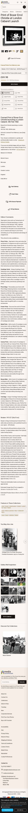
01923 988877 (7, 766)
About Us (3, 694)
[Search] (24, 7)
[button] (14, 807)
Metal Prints (4, 750)
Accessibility (4, 727)
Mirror (16, 510)
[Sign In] (25, 2)
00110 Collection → (8, 616)
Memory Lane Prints (9, 510)
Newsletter (4, 753)
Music (5, 507)
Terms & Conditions (6, 743)
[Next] (25, 36)
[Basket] (21, 2)
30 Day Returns (20, 149)
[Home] (6, 2)
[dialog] (14, 805)
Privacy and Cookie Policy (16, 805)
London (23, 506)
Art (2, 507)
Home (3, 506)
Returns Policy (5, 737)
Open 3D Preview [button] (15, 58)
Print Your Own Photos (7, 717)
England (19, 506)
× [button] (26, 799)
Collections (19, 11)
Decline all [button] (20, 810)
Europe (6, 506)
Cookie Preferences (6, 756)
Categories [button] (5, 11)
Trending (3, 707)
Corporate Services (6, 714)
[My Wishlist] (17, 2)
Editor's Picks (5, 704)
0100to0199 (20, 510)
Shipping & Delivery (6, 740)
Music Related (7, 655)
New (2, 710)
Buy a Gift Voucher (6, 720)
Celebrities (11, 515)
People (6, 515)
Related (9, 507)
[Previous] (2, 36)
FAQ (2, 730)
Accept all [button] (7, 810)
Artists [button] (12, 11)
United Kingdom (12, 506)
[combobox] (12, 7)
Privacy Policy (5, 733)
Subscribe (22, 682)
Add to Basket (14, 84)
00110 (3, 512)
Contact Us (4, 697)
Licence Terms (5, 746)
